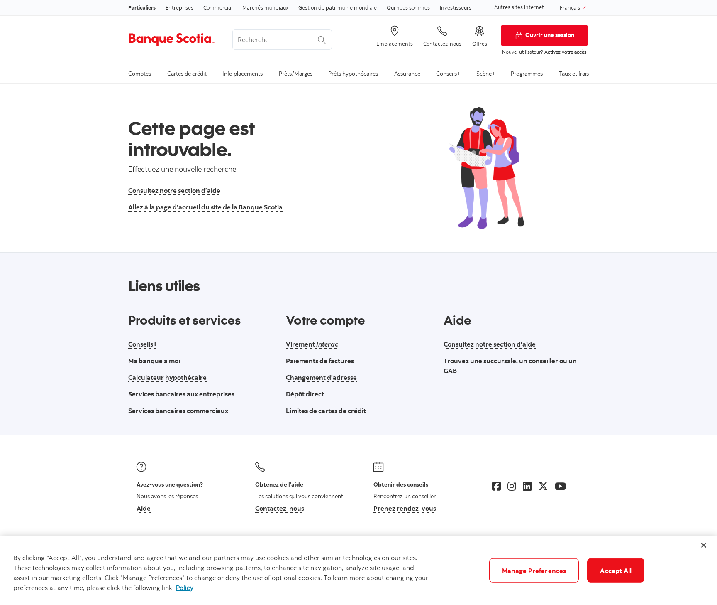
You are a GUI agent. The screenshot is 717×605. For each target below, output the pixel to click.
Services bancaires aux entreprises (181, 394)
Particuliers (142, 7)
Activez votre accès (565, 52)
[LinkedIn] (527, 486)
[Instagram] (511, 486)
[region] (358, 570)
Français (570, 7)
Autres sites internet (519, 7)
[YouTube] (560, 486)
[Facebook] (496, 486)
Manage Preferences (534, 570)
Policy (184, 587)
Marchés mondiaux (265, 7)
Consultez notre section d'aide (490, 344)
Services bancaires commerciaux (178, 410)
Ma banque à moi (154, 361)
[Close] (704, 545)
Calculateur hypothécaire (167, 377)
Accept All (616, 570)
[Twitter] (543, 486)
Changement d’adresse (321, 377)
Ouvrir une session (549, 35)
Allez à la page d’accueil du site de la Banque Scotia (205, 207)
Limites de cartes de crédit (326, 410)
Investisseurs (455, 7)
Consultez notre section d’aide (174, 190)
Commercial (217, 7)
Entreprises (179, 7)
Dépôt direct (305, 394)
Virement (312, 344)
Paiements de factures (320, 361)
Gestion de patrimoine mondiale (337, 7)
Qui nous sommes (408, 7)
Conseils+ (142, 344)
